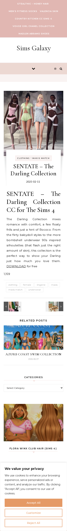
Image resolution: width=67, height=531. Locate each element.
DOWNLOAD (16, 266)
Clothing (23, 158)
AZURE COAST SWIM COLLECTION (33, 354)
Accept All (33, 502)
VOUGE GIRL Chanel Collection (34, 26)
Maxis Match (41, 158)
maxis (54, 284)
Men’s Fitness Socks (23, 11)
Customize (33, 513)
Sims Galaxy (34, 48)
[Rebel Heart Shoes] (12, 306)
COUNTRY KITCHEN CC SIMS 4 (33, 18)
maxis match (15, 289)
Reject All (33, 523)
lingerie (41, 284)
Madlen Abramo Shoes (34, 33)
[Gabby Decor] (55, 306)
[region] (33, 497)
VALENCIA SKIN (49, 11)
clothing (12, 284)
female (27, 284)
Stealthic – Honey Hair (33, 3)
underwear (34, 289)
